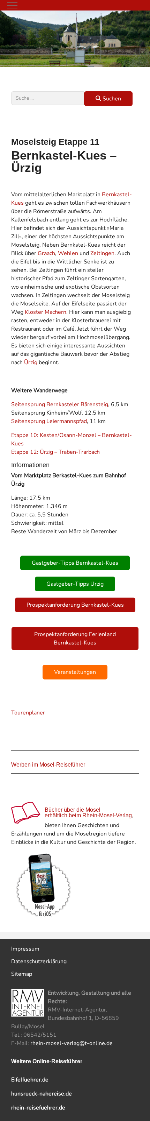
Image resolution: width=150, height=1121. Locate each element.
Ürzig (30, 362)
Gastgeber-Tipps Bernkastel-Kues (75, 563)
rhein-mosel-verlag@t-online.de (71, 1043)
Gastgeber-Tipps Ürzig (75, 584)
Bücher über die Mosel (72, 810)
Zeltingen (102, 253)
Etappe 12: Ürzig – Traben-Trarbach (55, 452)
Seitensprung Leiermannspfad (49, 421)
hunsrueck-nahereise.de (41, 1094)
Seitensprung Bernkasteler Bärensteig (59, 404)
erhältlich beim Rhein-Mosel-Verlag (88, 815)
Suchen (111, 99)
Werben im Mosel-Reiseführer (48, 765)
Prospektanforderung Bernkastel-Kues (75, 605)
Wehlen (68, 253)
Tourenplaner (28, 713)
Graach (46, 253)
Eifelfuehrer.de (29, 1080)
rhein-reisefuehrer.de (38, 1108)
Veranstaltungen (75, 672)
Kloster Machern (45, 312)
